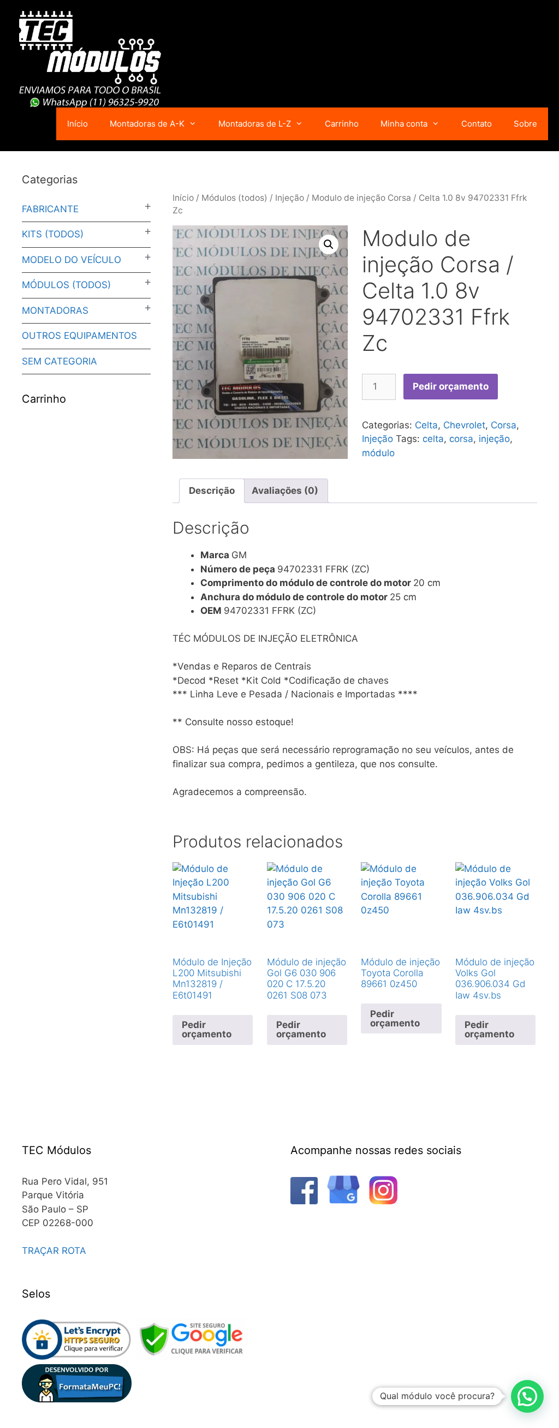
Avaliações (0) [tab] (285, 490)
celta (433, 438)
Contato (476, 123)
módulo (378, 452)
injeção (494, 438)
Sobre (525, 123)
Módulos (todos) (234, 198)
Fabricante (50, 209)
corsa (461, 438)
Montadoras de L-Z (254, 123)
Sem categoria (59, 361)
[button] (328, 244)
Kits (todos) (53, 234)
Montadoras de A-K (147, 123)
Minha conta (403, 123)
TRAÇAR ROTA (54, 1250)
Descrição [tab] (212, 490)
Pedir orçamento (451, 386)
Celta (426, 425)
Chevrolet (464, 425)
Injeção (289, 198)
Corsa (503, 425)
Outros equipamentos (79, 335)
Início (77, 123)
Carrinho (342, 123)
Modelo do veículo (71, 259)
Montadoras (55, 310)
